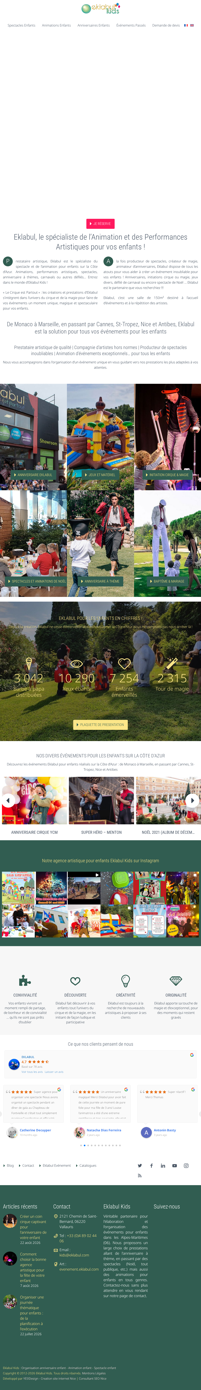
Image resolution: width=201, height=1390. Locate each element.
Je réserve (102, 224)
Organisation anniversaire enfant (43, 1368)
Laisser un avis (54, 1072)
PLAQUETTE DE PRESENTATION (102, 725)
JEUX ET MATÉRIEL (102, 475)
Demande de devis (166, 25)
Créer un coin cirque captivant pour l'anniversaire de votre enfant (33, 1227)
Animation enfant (79, 1368)
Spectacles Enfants (21, 25)
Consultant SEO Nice (92, 1378)
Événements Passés (131, 25)
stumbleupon (186, 1166)
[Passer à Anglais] (192, 25)
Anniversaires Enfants (94, 25)
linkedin (163, 1166)
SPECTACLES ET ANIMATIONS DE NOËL (39, 581)
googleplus (175, 1166)
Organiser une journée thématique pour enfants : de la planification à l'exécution (32, 1313)
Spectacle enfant (105, 1368)
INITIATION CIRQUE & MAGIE (169, 475)
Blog (10, 1165)
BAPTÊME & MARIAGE (169, 581)
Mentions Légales (94, 1373)
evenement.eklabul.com (79, 1269)
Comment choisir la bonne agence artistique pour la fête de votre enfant (33, 1267)
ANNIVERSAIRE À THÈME (102, 581)
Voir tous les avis (32, 1072)
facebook (151, 1166)
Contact (28, 1165)
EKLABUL (28, 1057)
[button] (18, 888)
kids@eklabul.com (74, 1255)
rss (140, 1175)
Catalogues (87, 1165)
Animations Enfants (56, 25)
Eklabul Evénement (57, 1165)
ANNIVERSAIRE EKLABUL (35, 475)
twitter (140, 1166)
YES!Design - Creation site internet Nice (49, 1378)
